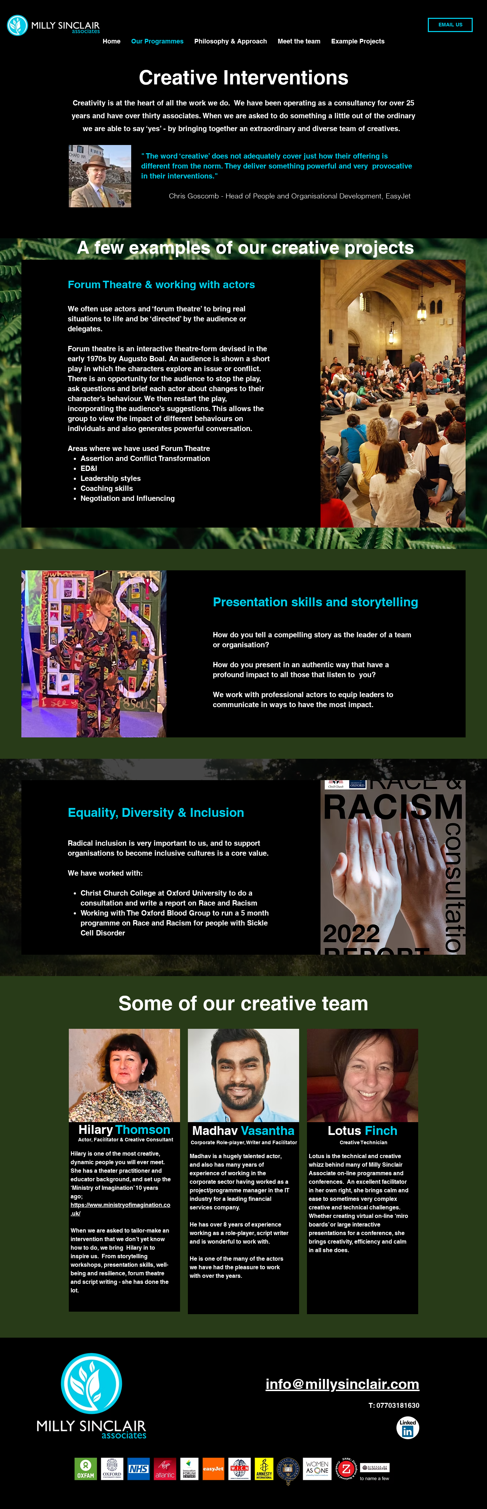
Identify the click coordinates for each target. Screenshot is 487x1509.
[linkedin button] (407, 1427)
